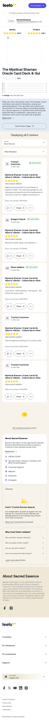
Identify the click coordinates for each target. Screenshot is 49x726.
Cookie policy (6, 709)
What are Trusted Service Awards (19, 522)
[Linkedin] (20, 688)
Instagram (12, 480)
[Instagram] (26, 688)
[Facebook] (3, 688)
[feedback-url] (11, 180)
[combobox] (24, 142)
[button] (24, 142)
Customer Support (16, 467)
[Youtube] (15, 688)
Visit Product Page (23, 126)
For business (36, 5)
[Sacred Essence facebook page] (4, 608)
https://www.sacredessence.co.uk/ (29, 22)
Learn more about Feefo (15, 560)
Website (11, 471)
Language (12, 675)
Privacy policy (6, 703)
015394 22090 (14, 456)
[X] (9, 688)
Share (18, 208)
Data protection (7, 706)
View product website (13, 183)
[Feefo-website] (9, 5)
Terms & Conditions (8, 699)
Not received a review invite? (24, 428)
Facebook (12, 476)
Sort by (6, 141)
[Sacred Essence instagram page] (11, 608)
